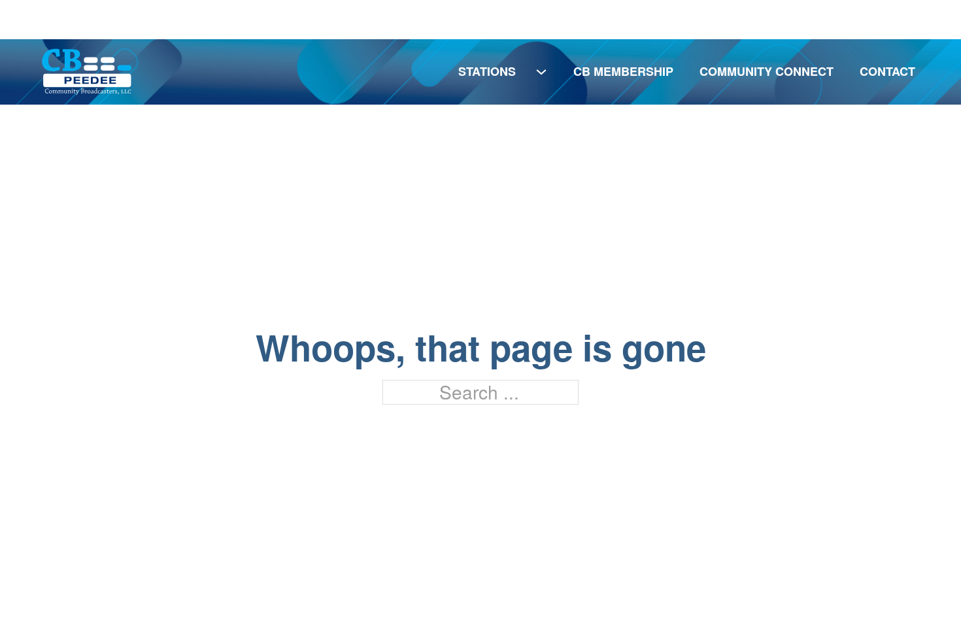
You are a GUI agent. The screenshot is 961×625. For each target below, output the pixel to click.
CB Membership (623, 71)
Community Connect (767, 71)
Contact (887, 71)
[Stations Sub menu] (541, 72)
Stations (487, 71)
